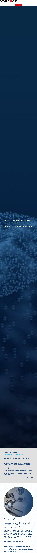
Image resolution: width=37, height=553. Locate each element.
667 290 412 (17, 4)
